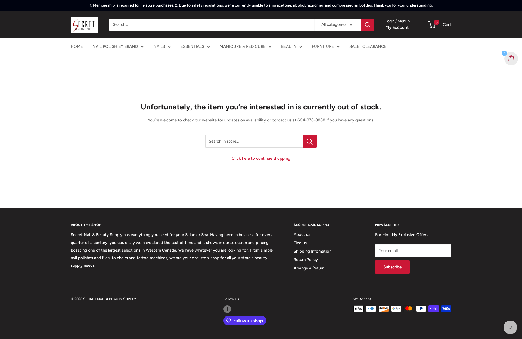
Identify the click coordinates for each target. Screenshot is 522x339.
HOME (77, 46)
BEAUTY (288, 46)
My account (397, 27)
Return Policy (306, 259)
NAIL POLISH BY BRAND (115, 46)
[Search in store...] (310, 141)
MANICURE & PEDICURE (243, 46)
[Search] (367, 25)
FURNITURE (323, 46)
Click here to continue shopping (261, 158)
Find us (300, 242)
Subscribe (392, 267)
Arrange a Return (309, 268)
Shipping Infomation (312, 251)
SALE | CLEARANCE (368, 46)
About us (302, 234)
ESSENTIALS (192, 46)
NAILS (159, 46)
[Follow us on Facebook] (227, 309)
